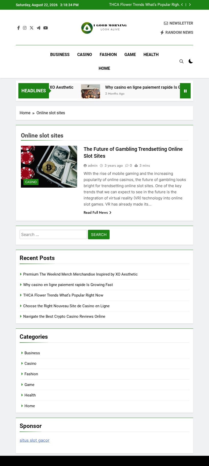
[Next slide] (189, 5)
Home (104, 68)
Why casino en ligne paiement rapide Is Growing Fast (149, 87)
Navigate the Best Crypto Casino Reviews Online (64, 316)
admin (93, 165)
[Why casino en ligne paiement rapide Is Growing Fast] (86, 94)
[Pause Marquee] (185, 90)
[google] (38, 28)
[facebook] (18, 28)
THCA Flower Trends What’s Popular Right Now (144, 5)
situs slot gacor (34, 440)
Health (151, 54)
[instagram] (24, 28)
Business (60, 54)
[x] (31, 28)
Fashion (108, 54)
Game (130, 54)
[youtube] (45, 28)
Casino (84, 54)
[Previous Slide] (182, 5)
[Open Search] (181, 61)
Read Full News (96, 212)
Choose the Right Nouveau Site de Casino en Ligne (66, 306)
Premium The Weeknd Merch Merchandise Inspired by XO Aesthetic (80, 274)
